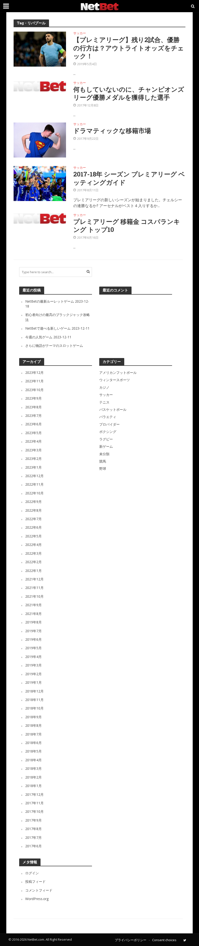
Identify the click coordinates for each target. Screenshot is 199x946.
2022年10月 (34, 493)
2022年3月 (33, 553)
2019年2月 (33, 674)
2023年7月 (33, 415)
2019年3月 (33, 665)
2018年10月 (34, 708)
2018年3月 (33, 768)
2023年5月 (33, 432)
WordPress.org (37, 898)
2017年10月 (34, 811)
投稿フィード (35, 881)
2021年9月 (33, 605)
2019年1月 (33, 682)
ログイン (32, 873)
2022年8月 (33, 510)
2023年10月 (34, 389)
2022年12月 (34, 475)
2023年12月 (34, 372)
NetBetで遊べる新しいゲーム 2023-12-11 (57, 328)
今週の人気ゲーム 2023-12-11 (48, 337)
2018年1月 (33, 785)
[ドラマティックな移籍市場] (40, 139)
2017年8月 (33, 828)
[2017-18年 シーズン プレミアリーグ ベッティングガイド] (40, 183)
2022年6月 (33, 527)
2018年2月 (33, 777)
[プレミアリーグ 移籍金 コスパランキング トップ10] (40, 218)
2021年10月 (34, 596)
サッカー (79, 33)
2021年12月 (34, 579)
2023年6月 (33, 424)
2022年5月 (33, 536)
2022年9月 (33, 501)
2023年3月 (33, 450)
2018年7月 (33, 734)
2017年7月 (33, 837)
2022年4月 (33, 544)
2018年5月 (33, 751)
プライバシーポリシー (130, 940)
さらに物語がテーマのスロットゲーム (54, 345)
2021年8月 (33, 613)
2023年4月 (33, 441)
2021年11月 (34, 587)
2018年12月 (34, 691)
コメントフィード (38, 890)
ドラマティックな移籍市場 (112, 131)
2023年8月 (33, 407)
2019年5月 (33, 648)
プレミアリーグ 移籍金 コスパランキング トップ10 (126, 226)
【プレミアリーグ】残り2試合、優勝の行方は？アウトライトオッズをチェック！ (128, 48)
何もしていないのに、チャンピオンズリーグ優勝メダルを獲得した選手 (128, 93)
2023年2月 (33, 458)
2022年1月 (33, 570)
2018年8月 (33, 725)
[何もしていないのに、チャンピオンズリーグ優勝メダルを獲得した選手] (40, 85)
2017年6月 (33, 846)
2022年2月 (33, 562)
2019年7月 (33, 631)
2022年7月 (33, 519)
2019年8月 (33, 622)
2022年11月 (34, 484)
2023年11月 (34, 381)
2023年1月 (33, 467)
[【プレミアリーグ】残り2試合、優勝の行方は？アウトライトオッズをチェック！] (40, 49)
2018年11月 (34, 699)
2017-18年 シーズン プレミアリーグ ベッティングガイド (129, 178)
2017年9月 (33, 820)
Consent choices (164, 940)
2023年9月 (33, 398)
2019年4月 (33, 656)
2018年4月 (33, 760)
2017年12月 (34, 794)
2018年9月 (33, 717)
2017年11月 (34, 803)
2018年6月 (33, 742)
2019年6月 (33, 639)
